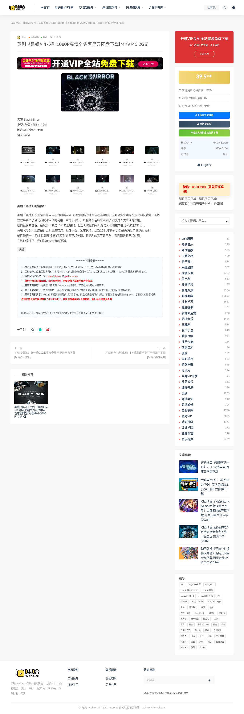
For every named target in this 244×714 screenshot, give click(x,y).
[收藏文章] (32, 330)
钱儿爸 (183, 648)
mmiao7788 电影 (205, 596)
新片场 (198, 630)
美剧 (45, 37)
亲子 (183, 607)
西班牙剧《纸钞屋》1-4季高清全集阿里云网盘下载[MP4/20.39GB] (136, 355)
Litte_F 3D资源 (194, 585)
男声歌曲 (220, 636)
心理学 (216, 619)
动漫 (203, 607)
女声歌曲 (195, 619)
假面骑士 (193, 607)
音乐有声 (111, 684)
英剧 (201, 642)
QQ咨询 (205, 165)
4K (182, 585)
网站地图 (124, 708)
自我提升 (73, 678)
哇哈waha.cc (29, 23)
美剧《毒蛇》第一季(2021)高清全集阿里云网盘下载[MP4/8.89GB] (44, 355)
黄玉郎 (202, 648)
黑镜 (21, 249)
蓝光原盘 (220, 642)
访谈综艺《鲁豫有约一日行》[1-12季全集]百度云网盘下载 (215, 467)
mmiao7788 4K (187, 596)
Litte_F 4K (209, 585)
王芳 (201, 636)
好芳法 (206, 619)
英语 (210, 642)
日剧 (207, 630)
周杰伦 (212, 613)
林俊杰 (183, 636)
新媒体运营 (185, 630)
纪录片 (183, 642)
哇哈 (84, 708)
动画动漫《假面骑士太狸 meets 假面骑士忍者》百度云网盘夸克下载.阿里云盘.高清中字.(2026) (215, 510)
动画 (212, 607)
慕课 (183, 625)
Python (184, 602)
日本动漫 (217, 630)
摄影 (223, 625)
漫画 (193, 636)
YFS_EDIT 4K (197, 602)
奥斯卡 (222, 613)
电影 (210, 636)
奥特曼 (183, 619)
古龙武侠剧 (185, 613)
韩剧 (193, 648)
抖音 (191, 625)
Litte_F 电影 (208, 590)
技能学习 (73, 684)
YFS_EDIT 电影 (214, 602)
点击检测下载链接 (204, 115)
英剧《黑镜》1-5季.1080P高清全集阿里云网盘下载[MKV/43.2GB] (69, 313)
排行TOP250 (203, 625)
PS (219, 596)
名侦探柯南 (199, 613)
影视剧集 (43, 23)
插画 (215, 625)
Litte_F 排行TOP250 (189, 590)
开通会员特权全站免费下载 (204, 133)
